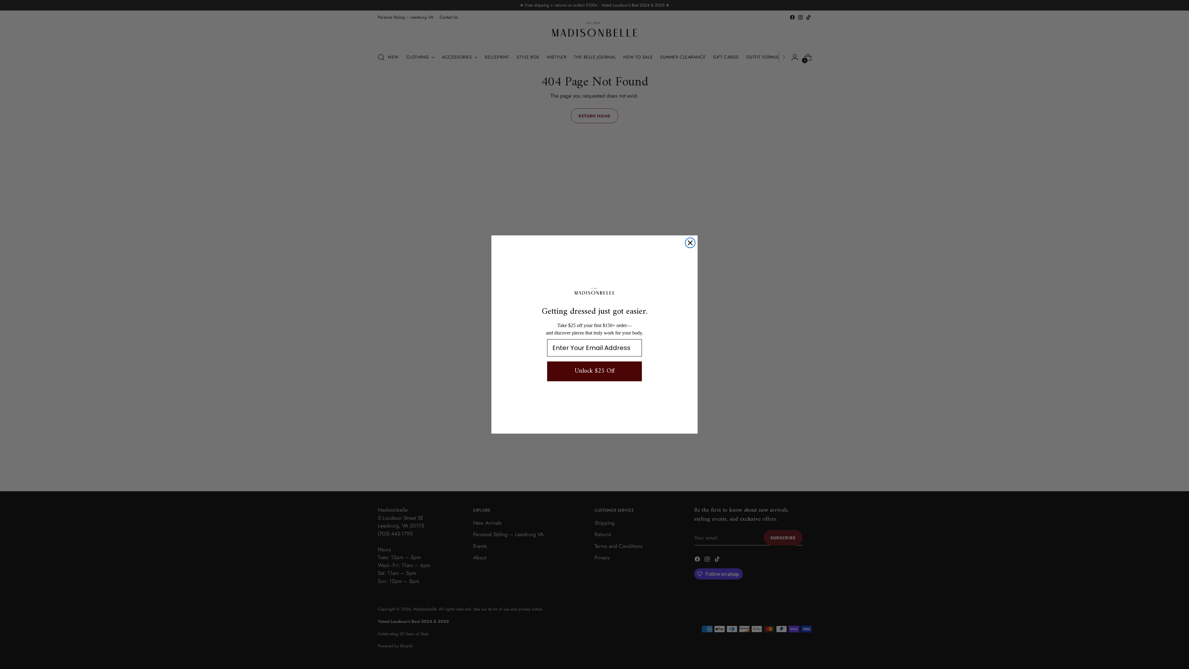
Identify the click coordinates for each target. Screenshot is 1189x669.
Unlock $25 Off (595, 371)
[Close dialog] (690, 243)
